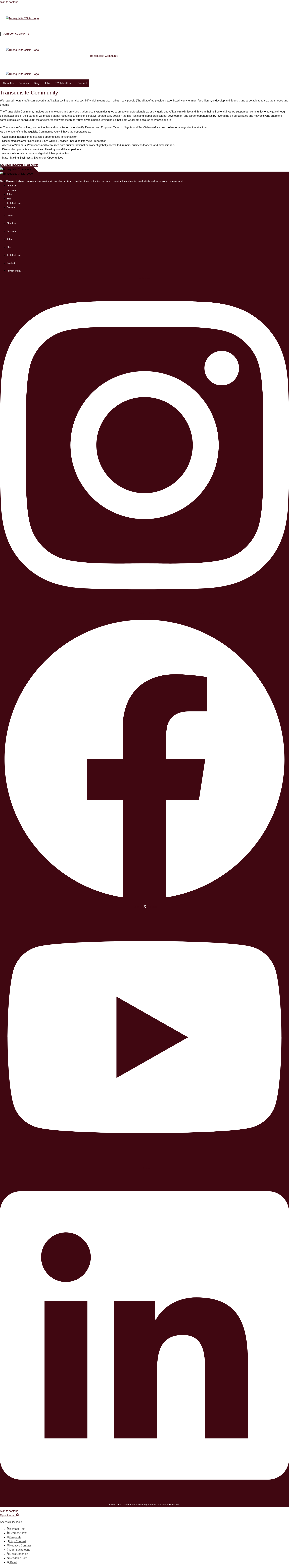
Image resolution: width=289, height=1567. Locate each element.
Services (24, 24)
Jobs (47, 24)
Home (6, 55)
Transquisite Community (104, 55)
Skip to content (9, 2)
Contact (82, 24)
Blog (36, 24)
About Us (8, 24)
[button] (9, 1515)
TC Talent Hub (63, 24)
